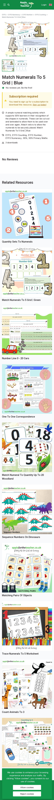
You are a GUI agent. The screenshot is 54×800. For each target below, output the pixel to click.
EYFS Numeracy (14, 15)
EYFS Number (27, 15)
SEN (25, 138)
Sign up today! (39, 104)
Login (43, 4)
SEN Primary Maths (38, 138)
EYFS (4, 15)
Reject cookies (27, 794)
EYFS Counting (40, 15)
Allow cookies (27, 787)
